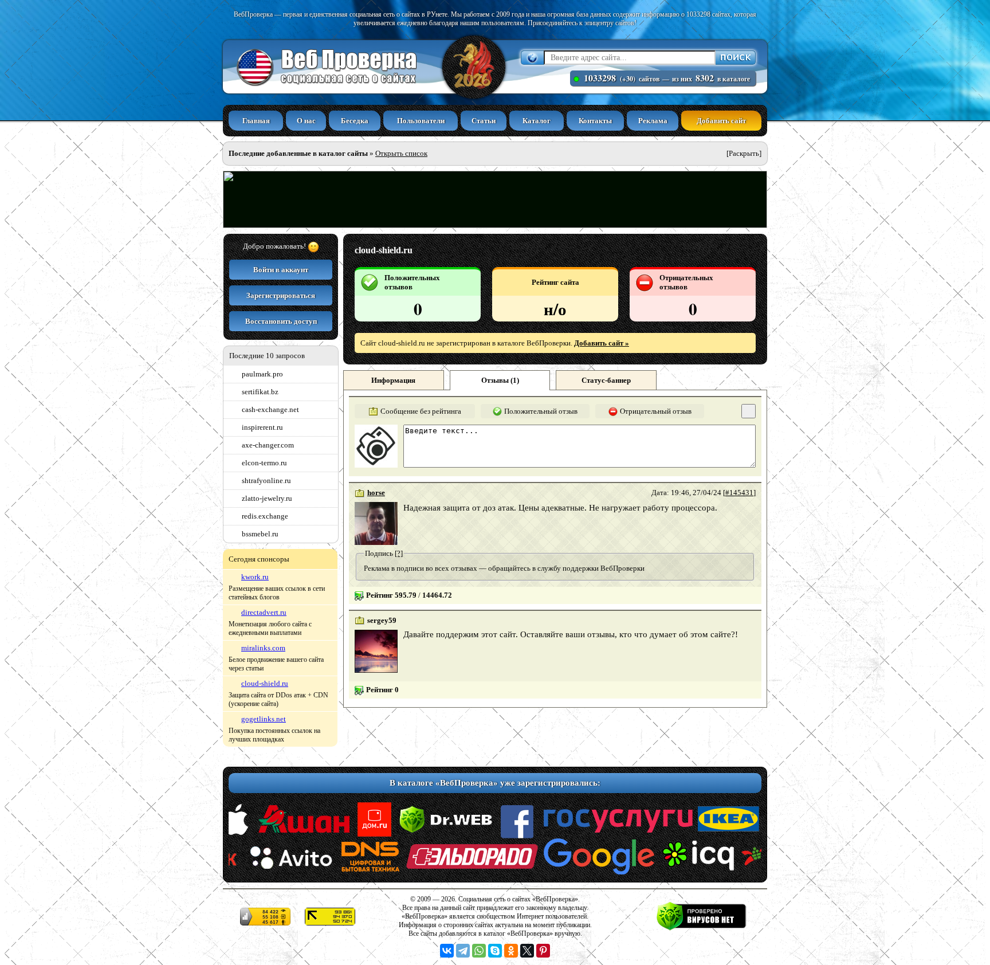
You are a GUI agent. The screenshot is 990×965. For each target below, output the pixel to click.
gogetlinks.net (263, 719)
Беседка (354, 120)
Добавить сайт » (601, 343)
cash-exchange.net (270, 409)
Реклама (652, 120)
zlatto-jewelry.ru (267, 498)
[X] (527, 951)
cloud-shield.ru (264, 683)
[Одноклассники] (511, 951)
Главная (256, 120)
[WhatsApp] (479, 951)
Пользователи (421, 120)
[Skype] (495, 951)
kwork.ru (255, 576)
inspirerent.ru (262, 427)
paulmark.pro (262, 374)
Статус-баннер (606, 380)
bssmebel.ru (260, 533)
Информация (393, 380)
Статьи (484, 120)
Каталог (536, 120)
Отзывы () (500, 380)
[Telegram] (463, 951)
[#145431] (739, 492)
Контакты (595, 120)
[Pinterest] (543, 951)
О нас (306, 120)
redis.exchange (265, 516)
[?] (399, 553)
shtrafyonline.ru (266, 480)
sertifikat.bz (260, 391)
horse (376, 492)
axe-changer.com (268, 445)
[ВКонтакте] (447, 951)
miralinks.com (263, 648)
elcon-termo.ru (264, 462)
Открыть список (401, 153)
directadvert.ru (263, 612)
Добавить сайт (721, 120)
